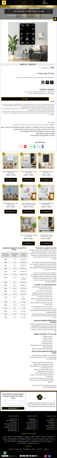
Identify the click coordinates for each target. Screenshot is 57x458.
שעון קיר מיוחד (29, 125)
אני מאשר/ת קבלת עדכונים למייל (15, 405)
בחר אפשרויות (46, 180)
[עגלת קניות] (5, 6)
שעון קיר (34, 15)
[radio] (52, 82)
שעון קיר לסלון (28, 15)
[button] (8, 6)
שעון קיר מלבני (22, 125)
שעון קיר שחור (16, 125)
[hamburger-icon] (4, 2)
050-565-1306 (32, 94)
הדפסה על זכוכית (40, 15)
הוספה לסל (25, 99)
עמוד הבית (47, 15)
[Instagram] (45, 456)
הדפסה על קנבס (32, 416)
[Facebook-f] (49, 456)
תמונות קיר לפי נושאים (29, 434)
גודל (52, 67)
